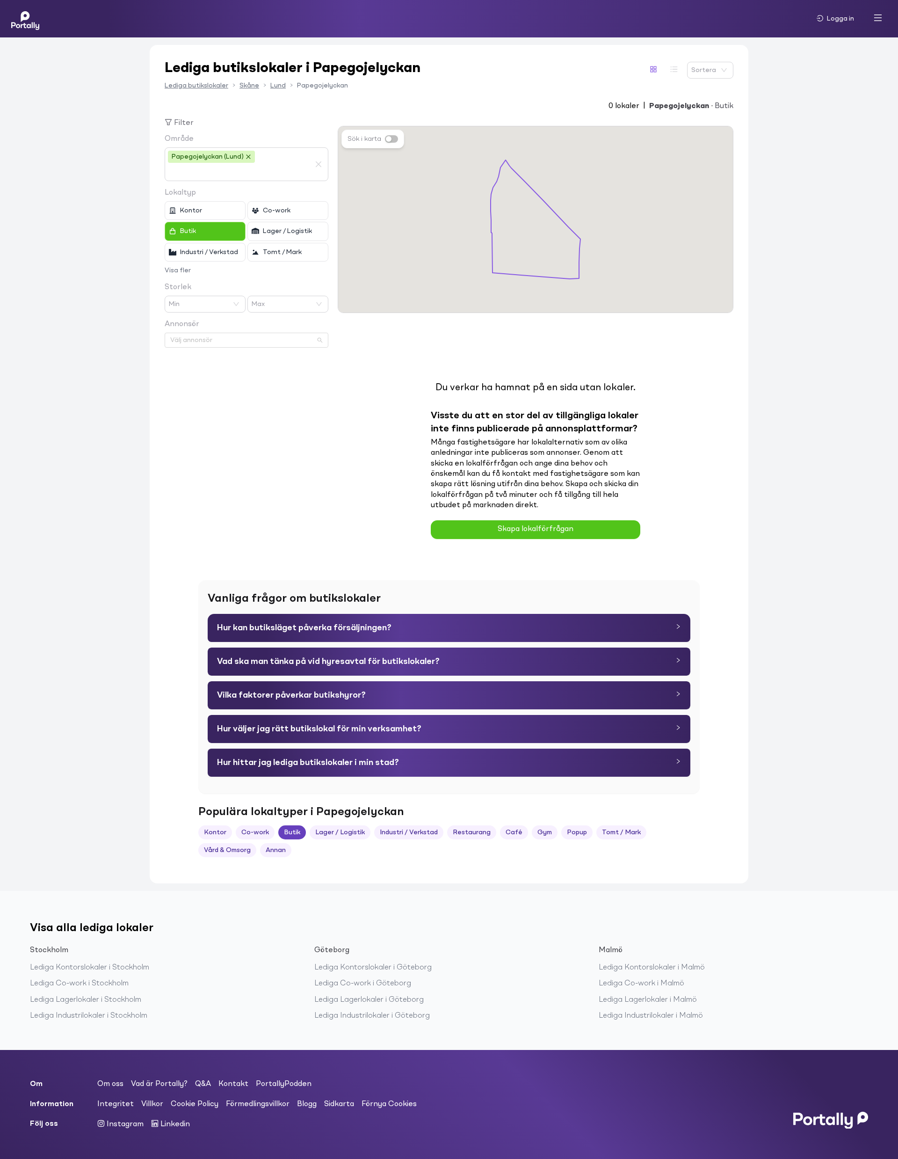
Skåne (249, 85)
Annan (276, 850)
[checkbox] (205, 210)
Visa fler (178, 270)
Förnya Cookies (389, 1104)
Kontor (215, 832)
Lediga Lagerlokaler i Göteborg (369, 1000)
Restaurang (472, 832)
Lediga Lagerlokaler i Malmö (648, 1000)
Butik (292, 832)
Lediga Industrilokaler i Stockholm (88, 1016)
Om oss (110, 1084)
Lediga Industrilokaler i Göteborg (372, 1016)
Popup (577, 832)
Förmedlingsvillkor (258, 1104)
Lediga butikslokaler (196, 85)
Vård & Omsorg (227, 850)
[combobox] (239, 172)
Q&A (203, 1084)
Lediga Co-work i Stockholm (79, 983)
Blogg (307, 1104)
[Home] (25, 18)
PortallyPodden (283, 1084)
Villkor (152, 1104)
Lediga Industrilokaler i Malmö (651, 1016)
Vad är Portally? (159, 1084)
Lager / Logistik (340, 832)
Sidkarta (339, 1104)
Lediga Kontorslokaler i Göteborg (373, 967)
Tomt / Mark (621, 832)
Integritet (115, 1104)
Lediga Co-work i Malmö (641, 983)
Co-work (255, 832)
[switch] (391, 139)
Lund (278, 85)
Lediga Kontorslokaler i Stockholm (89, 967)
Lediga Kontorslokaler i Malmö (652, 967)
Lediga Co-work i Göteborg (362, 983)
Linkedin (174, 1124)
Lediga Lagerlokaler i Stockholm (85, 1000)
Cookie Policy (194, 1104)
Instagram (124, 1124)
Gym (544, 832)
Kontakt (233, 1084)
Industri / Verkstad (409, 832)
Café (514, 832)
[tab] (449, 628)
